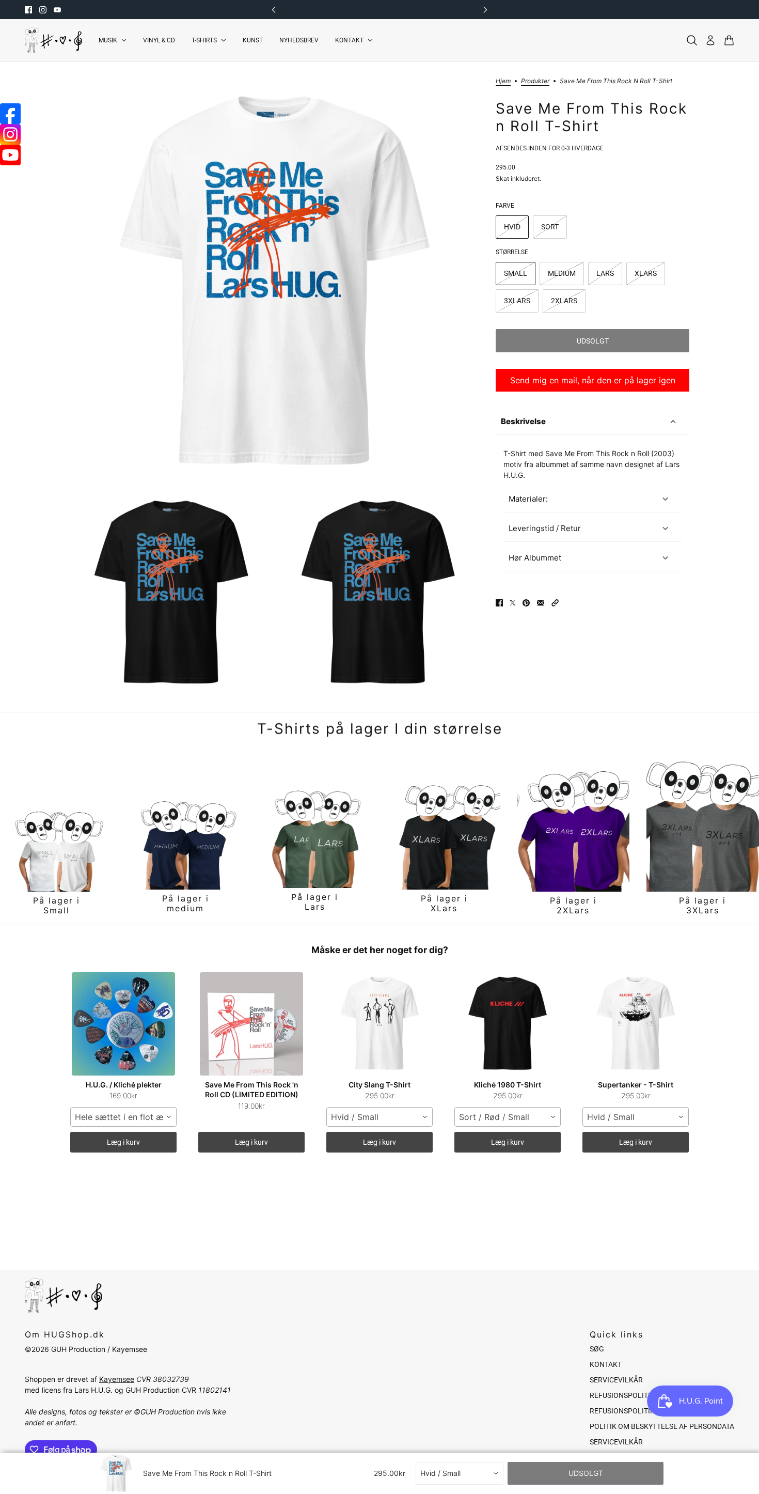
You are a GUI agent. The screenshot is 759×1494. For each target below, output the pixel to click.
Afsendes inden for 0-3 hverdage (550, 148)
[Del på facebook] (499, 603)
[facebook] (28, 9)
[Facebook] (10, 113)
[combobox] (123, 1117)
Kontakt (606, 1364)
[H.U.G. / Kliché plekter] (123, 1024)
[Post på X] (512, 603)
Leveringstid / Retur (545, 528)
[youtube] (57, 9)
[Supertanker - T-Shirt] (635, 1024)
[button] (555, 603)
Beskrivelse (523, 421)
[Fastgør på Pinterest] (526, 603)
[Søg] (692, 40)
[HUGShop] (53, 40)
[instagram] (43, 9)
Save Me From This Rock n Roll (597, 453)
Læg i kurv (123, 1142)
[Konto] (710, 40)
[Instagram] (10, 134)
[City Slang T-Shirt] (379, 1024)
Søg (597, 1349)
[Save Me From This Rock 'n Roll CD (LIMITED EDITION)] (251, 1024)
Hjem (503, 81)
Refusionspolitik (622, 1395)
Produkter (535, 81)
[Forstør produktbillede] (274, 283)
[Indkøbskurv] (729, 40)
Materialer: (528, 499)
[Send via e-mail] (540, 603)
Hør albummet (535, 558)
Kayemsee (116, 1379)
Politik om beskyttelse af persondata (662, 1426)
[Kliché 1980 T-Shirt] (507, 1024)
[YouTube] (10, 155)
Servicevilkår (616, 1380)
